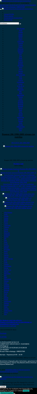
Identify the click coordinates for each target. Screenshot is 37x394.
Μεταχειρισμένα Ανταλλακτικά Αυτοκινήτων (15, 370)
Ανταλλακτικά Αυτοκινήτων (13, 18)
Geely (21, 60)
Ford (20, 58)
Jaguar (20, 73)
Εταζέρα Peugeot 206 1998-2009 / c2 (18, 200)
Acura (20, 34)
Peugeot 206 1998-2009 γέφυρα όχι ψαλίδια (18, 135)
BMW (20, 36)
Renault (20, 106)
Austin (20, 32)
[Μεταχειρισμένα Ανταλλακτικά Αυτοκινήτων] (18, 379)
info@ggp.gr (4, 346)
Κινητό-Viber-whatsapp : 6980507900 (12, 7)
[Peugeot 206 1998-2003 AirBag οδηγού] (18, 206)
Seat (20, 112)
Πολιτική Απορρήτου (7, 393)
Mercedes (20, 89)
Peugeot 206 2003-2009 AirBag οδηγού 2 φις (18, 204)
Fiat (20, 56)
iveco (20, 69)
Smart (20, 115)
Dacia (20, 47)
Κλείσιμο (26, 391)
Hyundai (20, 65)
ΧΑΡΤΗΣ (3, 337)
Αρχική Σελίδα (9, 14)
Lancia (20, 80)
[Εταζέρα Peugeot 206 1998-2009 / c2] (18, 198)
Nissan (20, 97)
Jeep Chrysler (20, 75)
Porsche (20, 104)
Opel (20, 99)
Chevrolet (20, 41)
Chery (20, 40)
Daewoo (20, 49)
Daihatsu (20, 51)
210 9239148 (13, 5)
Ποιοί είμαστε (8, 16)
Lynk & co (20, 86)
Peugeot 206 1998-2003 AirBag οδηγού (18, 208)
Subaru (20, 119)
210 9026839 (31, 5)
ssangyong (20, 117)
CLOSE (3, 387)
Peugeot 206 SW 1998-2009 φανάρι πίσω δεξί (18, 196)
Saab (20, 110)
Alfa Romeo (21, 28)
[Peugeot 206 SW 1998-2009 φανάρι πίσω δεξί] (18, 194)
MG (20, 91)
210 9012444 (4, 5)
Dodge (20, 52)
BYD (20, 38)
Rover (20, 108)
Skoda (20, 114)
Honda (20, 64)
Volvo (21, 128)
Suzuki (20, 121)
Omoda (20, 101)
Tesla (20, 123)
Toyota (20, 125)
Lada (20, 78)
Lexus (20, 84)
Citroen (20, 43)
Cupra (20, 45)
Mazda (20, 88)
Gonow (20, 62)
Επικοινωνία (8, 20)
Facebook (3, 333)
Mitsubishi (20, 95)
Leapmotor (20, 82)
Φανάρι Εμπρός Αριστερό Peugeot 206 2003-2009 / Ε (18, 173)
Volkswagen (21, 126)
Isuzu (20, 67)
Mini (20, 93)
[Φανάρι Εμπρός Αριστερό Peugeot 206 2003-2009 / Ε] (18, 171)
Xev (20, 130)
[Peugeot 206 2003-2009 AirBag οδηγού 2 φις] (18, 202)
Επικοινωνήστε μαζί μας (8, 326)
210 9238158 (22, 5)
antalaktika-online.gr (12, 370)
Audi (20, 30)
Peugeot (20, 102)
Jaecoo (20, 71)
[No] (14, 393)
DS (20, 54)
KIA (20, 77)
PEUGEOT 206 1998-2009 (21, 143)
